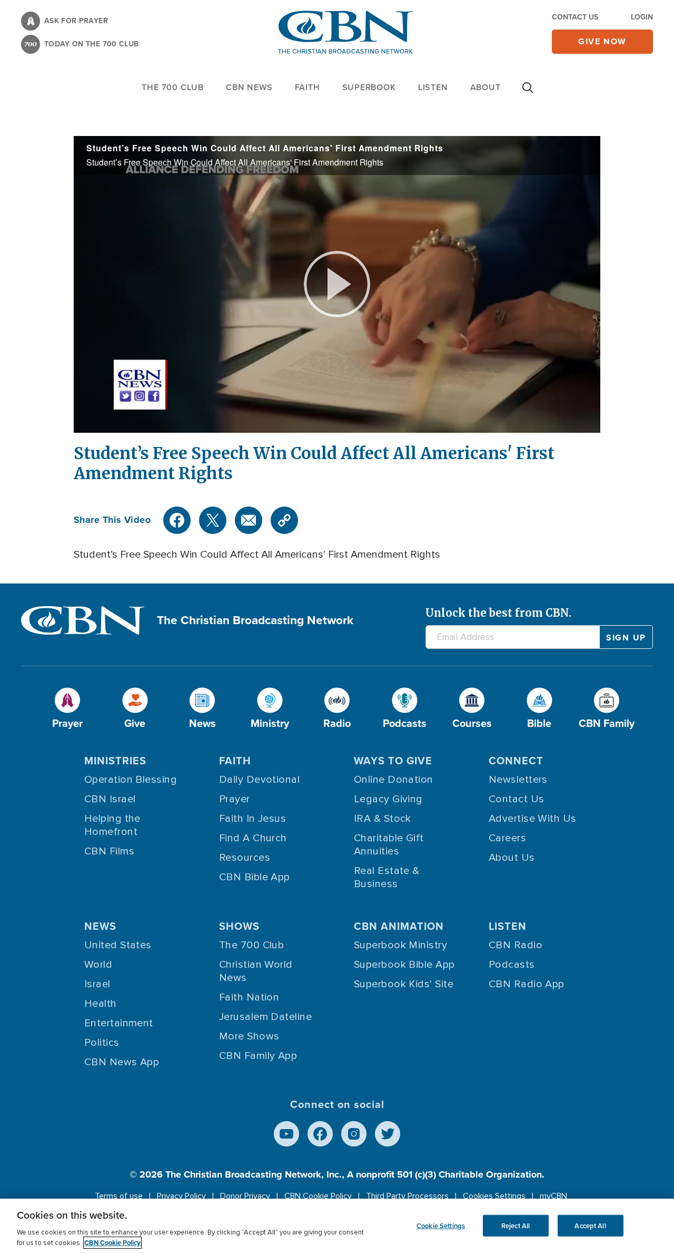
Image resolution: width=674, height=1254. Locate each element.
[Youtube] (286, 1133)
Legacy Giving (388, 799)
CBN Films (109, 851)
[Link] (284, 520)
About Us (512, 857)
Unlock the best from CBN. (498, 612)
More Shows (249, 1036)
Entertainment (118, 1023)
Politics (102, 1042)
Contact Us (575, 17)
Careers (507, 838)
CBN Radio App (526, 984)
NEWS (100, 926)
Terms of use (119, 1196)
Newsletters (518, 779)
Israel (97, 984)
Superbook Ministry (400, 945)
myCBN (553, 1196)
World (98, 964)
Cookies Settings (494, 1196)
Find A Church (253, 838)
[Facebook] (177, 520)
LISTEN (433, 87)
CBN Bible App (254, 877)
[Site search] (527, 92)
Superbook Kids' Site (403, 984)
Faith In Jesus (252, 818)
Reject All (515, 1225)
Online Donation (393, 779)
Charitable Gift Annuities (389, 845)
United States (118, 945)
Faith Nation (249, 997)
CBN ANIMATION (399, 926)
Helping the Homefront (112, 825)
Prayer (234, 799)
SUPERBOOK (369, 87)
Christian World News (256, 971)
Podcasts (512, 964)
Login (642, 17)
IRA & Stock (382, 818)
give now (602, 41)
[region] (337, 1226)
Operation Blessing (130, 779)
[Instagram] (353, 1133)
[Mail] (248, 520)
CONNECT (516, 761)
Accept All (590, 1225)
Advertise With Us (533, 818)
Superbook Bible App (404, 964)
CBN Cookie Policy (318, 1196)
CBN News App (121, 1062)
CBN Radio (515, 945)
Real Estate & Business (387, 877)
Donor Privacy (245, 1196)
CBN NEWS (249, 87)
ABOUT (485, 87)
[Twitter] (212, 520)
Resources (244, 857)
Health (100, 1003)
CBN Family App (258, 1055)
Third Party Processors (407, 1196)
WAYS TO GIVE (393, 761)
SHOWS (239, 926)
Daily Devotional (259, 779)
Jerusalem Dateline (265, 1016)
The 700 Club (173, 87)
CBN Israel (110, 799)
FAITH (307, 87)
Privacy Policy (181, 1196)
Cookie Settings (441, 1225)
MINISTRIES (115, 761)
